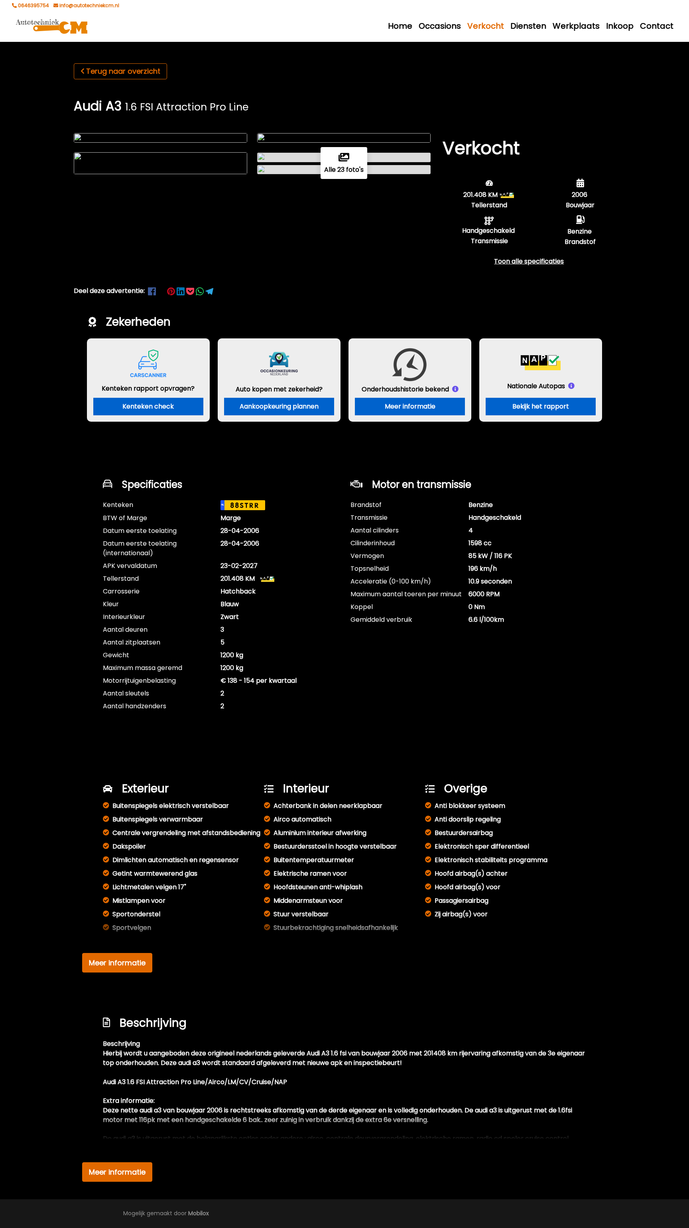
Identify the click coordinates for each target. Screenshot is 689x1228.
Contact (656, 25)
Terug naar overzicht (123, 71)
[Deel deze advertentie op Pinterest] (172, 290)
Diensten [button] (528, 25)
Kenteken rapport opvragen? (148, 388)
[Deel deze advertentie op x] (161, 290)
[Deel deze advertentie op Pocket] (191, 290)
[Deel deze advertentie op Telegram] (209, 290)
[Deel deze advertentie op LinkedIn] (181, 290)
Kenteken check (148, 406)
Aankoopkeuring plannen (279, 406)
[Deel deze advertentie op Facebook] (152, 290)
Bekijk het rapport (540, 406)
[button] (529, 261)
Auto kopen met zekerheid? (279, 389)
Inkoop (620, 25)
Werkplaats (576, 25)
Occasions (440, 25)
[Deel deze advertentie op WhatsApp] (200, 290)
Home (400, 25)
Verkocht (485, 25)
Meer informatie (410, 406)
